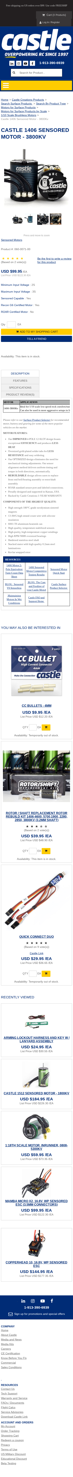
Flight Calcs (8, 1407)
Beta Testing (8, 1463)
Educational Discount (14, 1458)
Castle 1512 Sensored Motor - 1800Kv (36, 1093)
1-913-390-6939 (51, 63)
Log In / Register (51, 22)
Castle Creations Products (28, 99)
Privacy (5, 1444)
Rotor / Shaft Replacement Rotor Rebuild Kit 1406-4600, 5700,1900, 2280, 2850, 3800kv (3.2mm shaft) (36, 816)
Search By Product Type (51, 103)
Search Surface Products (17, 103)
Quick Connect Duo (36, 936)
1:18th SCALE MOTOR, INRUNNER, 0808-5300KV (36, 1147)
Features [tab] (20, 380)
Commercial (8, 1362)
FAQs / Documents (12, 1402)
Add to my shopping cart (39, 331)
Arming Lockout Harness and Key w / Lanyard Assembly (36, 1039)
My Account (8, 1426)
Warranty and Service (14, 1398)
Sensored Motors (11, 239)
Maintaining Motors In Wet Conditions (14, 599)
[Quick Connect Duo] (36, 900)
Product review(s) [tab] (20, 394)
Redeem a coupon (12, 1440)
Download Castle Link (14, 1416)
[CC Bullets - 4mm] (36, 669)
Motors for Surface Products (18, 107)
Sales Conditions (11, 1367)
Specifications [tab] (20, 387)
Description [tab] (20, 373)
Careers (6, 1348)
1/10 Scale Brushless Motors (18, 115)
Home (4, 99)
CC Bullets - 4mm (36, 705)
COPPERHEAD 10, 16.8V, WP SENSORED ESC (36, 1264)
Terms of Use (9, 1449)
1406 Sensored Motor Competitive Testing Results (36, 571)
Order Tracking (10, 1430)
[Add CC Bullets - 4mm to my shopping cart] (46, 727)
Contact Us (8, 1388)
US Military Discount (13, 1454)
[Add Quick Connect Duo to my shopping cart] (46, 974)
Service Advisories (12, 1412)
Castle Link (36, 953)
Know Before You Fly (14, 1358)
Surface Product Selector (36, 419)
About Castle (9, 1334)
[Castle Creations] (36, 40)
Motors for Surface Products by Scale (24, 111)
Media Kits (7, 1344)
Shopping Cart (10, 1435)
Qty (3, 324)
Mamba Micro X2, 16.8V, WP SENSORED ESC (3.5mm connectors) (36, 1202)
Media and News (11, 1339)
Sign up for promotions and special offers (39, 1313)
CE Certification (10, 1353)
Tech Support (9, 1393)
